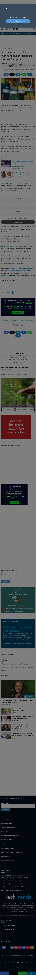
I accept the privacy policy (18, 17)
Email (7, 9)
